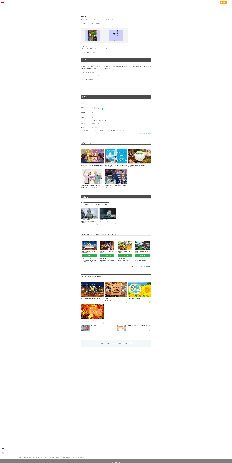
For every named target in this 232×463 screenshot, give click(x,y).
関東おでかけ (29, 457)
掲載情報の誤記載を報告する (145, 133)
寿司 (131, 343)
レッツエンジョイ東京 (22, 457)
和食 (126, 343)
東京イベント (46, 457)
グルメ (120, 343)
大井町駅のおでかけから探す (66, 457)
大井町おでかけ (51, 457)
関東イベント (35, 457)
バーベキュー (136, 266)
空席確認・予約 (89, 255)
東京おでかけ (40, 457)
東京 (114, 343)
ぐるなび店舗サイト (95, 127)
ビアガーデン (143, 266)
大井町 (101, 343)
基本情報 (85, 97)
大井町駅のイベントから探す (77, 457)
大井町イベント (58, 457)
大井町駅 (108, 343)
